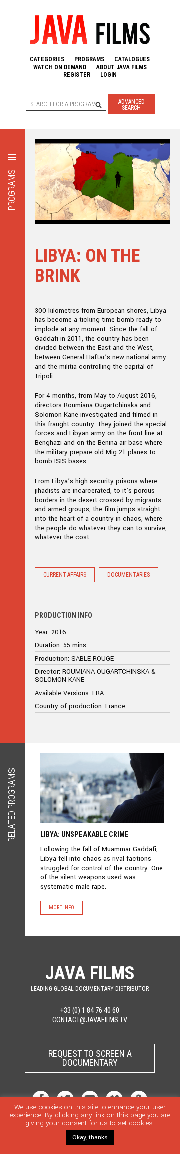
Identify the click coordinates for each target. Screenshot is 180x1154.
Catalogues (132, 59)
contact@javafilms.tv (90, 1020)
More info (61, 907)
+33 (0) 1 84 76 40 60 (90, 1010)
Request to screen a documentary (90, 1058)
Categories (47, 59)
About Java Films (121, 67)
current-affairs (65, 575)
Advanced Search (131, 104)
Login (108, 74)
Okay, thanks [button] (90, 1137)
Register (77, 74)
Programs (89, 59)
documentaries (129, 575)
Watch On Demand (60, 67)
